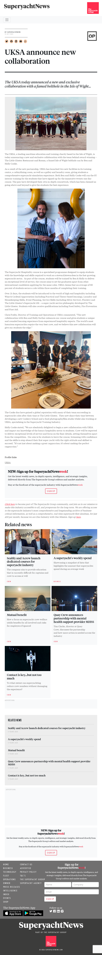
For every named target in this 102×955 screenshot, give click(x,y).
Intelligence (10, 890)
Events (7, 898)
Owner (6, 883)
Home (6, 864)
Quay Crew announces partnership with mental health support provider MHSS (74, 618)
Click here (10, 504)
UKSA (8, 462)
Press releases (11, 887)
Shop (5, 902)
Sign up (51, 491)
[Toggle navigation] (7, 19)
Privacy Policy (28, 872)
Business (8, 868)
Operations (9, 879)
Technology (9, 872)
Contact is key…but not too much (24, 676)
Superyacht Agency (31, 883)
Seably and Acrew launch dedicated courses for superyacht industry (23, 561)
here (78, 516)
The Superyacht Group (32, 879)
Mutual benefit (17, 615)
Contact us (26, 864)
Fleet (6, 875)
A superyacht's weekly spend (73, 558)
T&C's (23, 875)
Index (6, 894)
